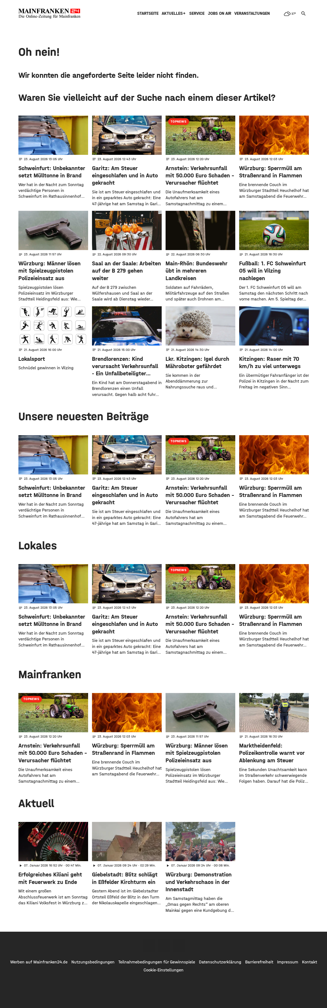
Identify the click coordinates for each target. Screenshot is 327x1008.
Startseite (148, 13)
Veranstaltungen (252, 13)
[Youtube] (179, 945)
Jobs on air (219, 13)
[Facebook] (149, 945)
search (303, 13)
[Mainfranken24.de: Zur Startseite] (49, 13)
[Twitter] (164, 945)
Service (197, 13)
